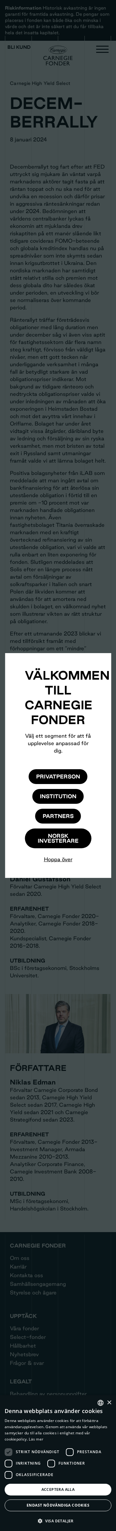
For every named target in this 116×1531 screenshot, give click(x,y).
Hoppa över (58, 859)
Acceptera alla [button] (58, 1489)
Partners (58, 816)
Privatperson (58, 776)
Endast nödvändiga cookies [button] (58, 1505)
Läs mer (36, 1439)
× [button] (109, 1402)
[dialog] (58, 1463)
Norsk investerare (58, 838)
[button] (58, 1521)
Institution (58, 796)
